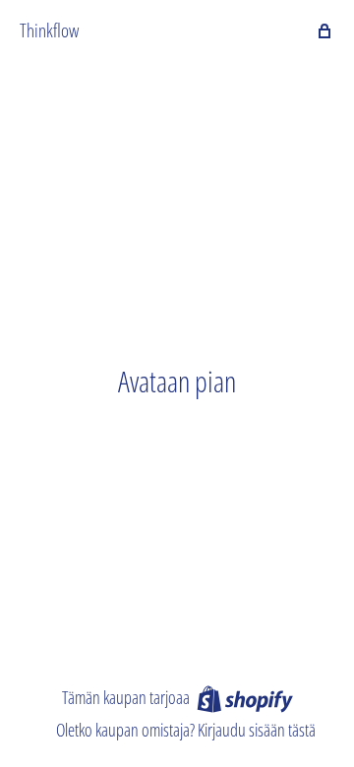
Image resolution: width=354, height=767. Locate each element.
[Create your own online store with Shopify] (245, 698)
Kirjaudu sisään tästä (257, 729)
